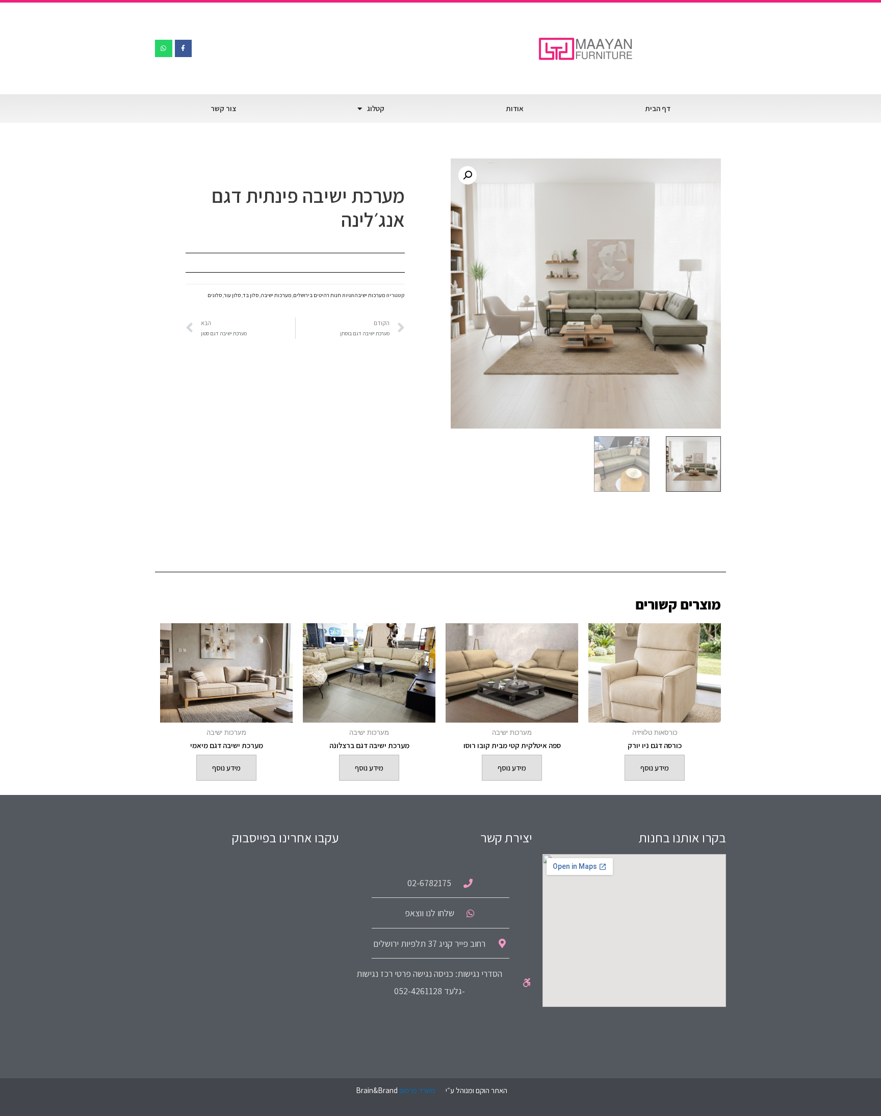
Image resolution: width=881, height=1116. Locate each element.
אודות (515, 108)
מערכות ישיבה (369, 295)
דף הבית (657, 108)
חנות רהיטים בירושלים (317, 295)
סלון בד (250, 295)
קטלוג (375, 108)
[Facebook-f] (183, 48)
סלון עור (232, 295)
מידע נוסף (654, 768)
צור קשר (223, 108)
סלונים (215, 295)
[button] (467, 175)
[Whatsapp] (163, 48)
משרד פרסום (417, 1090)
